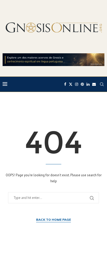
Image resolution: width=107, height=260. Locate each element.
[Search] (101, 84)
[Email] (94, 84)
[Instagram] (76, 84)
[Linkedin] (88, 84)
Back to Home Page (53, 220)
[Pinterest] (82, 84)
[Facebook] (65, 84)
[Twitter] (70, 84)
